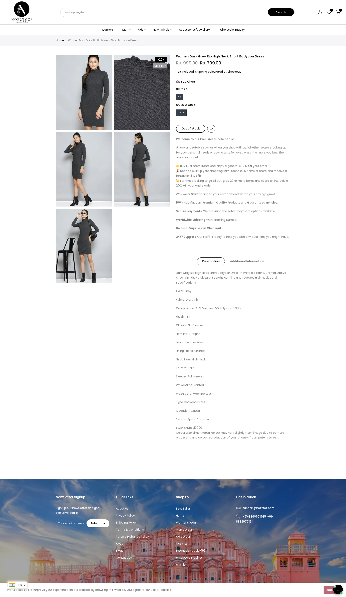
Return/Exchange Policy (132, 537)
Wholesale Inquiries (189, 558)
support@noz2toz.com (259, 508)
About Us (122, 509)
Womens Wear (186, 523)
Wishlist (181, 565)
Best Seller (183, 509)
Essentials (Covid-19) (190, 551)
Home (60, 40)
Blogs (119, 551)
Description (211, 261)
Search (281, 12)
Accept (331, 590)
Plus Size (182, 544)
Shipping (201, 72)
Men (125, 30)
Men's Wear (184, 530)
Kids (140, 30)
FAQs (119, 544)
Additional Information (247, 261)
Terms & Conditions (130, 530)
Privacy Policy (125, 516)
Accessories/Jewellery (194, 30)
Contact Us (124, 558)
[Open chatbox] (338, 589)
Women (107, 30)
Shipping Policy (126, 523)
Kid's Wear (183, 537)
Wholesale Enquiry (232, 30)
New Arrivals (161, 30)
